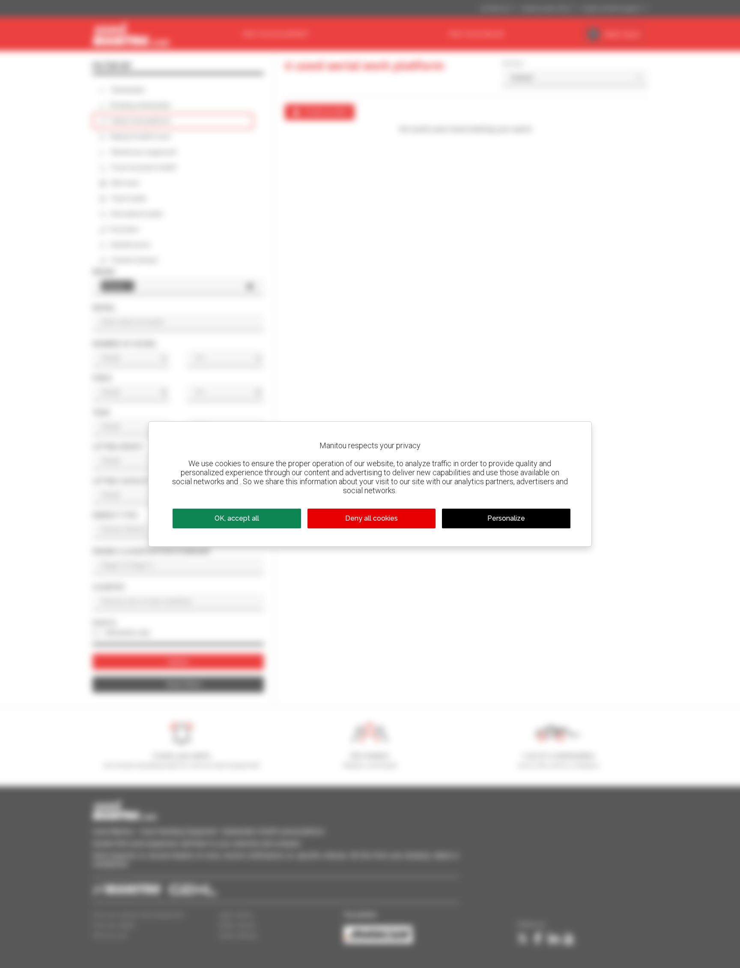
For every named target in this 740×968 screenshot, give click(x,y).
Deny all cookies (371, 518)
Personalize (506, 518)
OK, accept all (237, 518)
